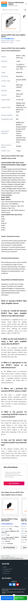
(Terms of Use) (5, 590)
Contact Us (6, 573)
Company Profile (7, 569)
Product (8, 555)
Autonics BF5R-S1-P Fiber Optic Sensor (9, 519)
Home (2, 555)
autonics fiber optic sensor (8, 557)
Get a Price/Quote (7, 598)
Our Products (6, 571)
